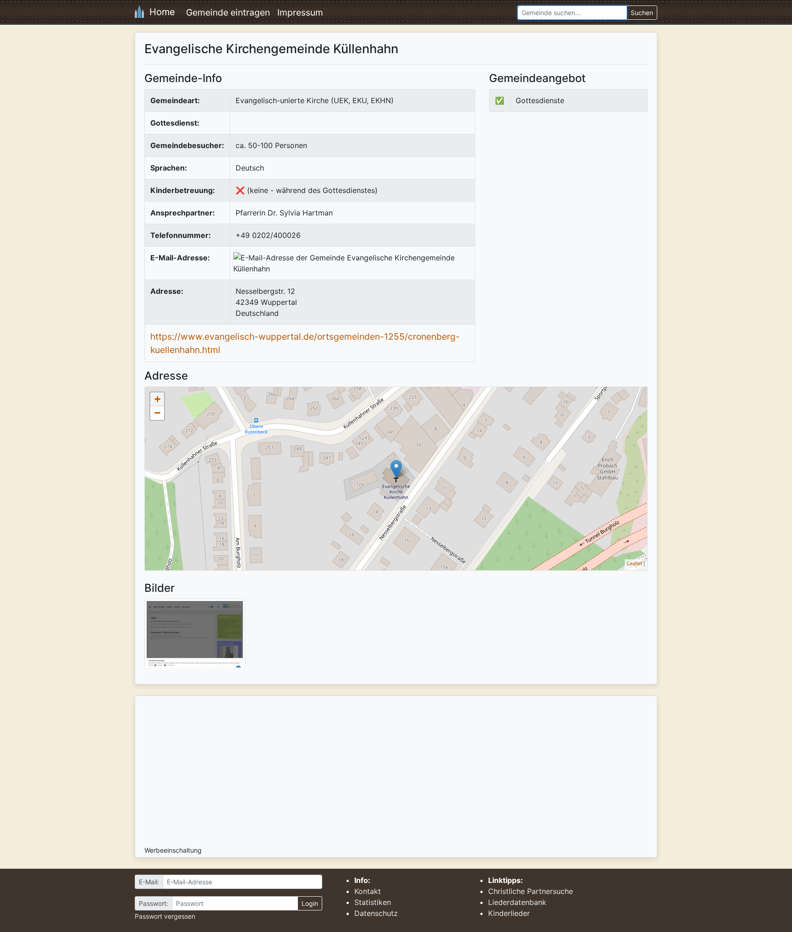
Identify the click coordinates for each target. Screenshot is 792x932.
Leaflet (634, 563)
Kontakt (367, 891)
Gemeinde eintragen (228, 12)
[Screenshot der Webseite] (194, 636)
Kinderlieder (509, 913)
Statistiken (372, 902)
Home (159, 11)
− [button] (157, 413)
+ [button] (157, 399)
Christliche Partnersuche (530, 891)
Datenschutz (376, 913)
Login (310, 903)
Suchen (642, 13)
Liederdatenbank (517, 902)
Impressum (300, 12)
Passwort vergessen (165, 916)
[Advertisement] (566, 194)
